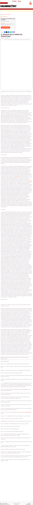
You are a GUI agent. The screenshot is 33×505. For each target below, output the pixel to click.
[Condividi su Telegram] (12, 32)
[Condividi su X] (6, 32)
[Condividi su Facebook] (4, 32)
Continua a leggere (5, 27)
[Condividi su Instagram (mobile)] (14, 32)
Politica (6, 503)
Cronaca (3, 503)
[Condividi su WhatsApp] (10, 32)
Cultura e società (2, 504)
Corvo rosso (7, 504)
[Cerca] (30, 2)
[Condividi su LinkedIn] (8, 32)
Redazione (2, 21)
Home (1, 503)
